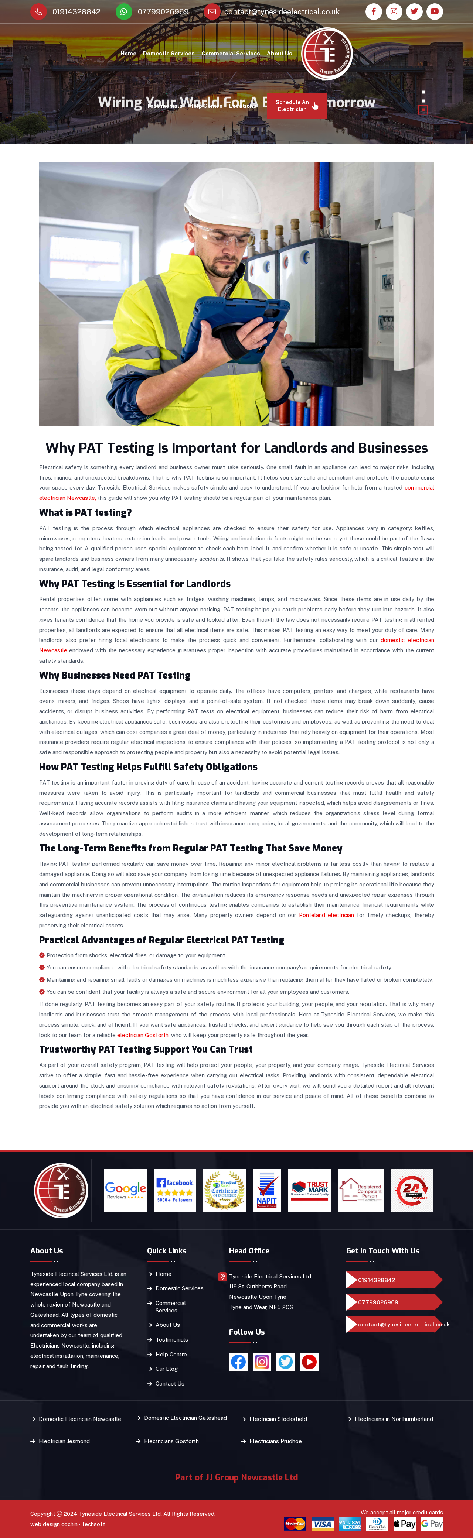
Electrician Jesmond (64, 1441)
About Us (168, 1325)
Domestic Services (169, 53)
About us (279, 53)
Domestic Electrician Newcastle (80, 1419)
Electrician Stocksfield (278, 1419)
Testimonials (164, 106)
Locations (242, 106)
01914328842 (76, 11)
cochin (69, 1524)
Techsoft (93, 1524)
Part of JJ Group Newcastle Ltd (236, 1477)
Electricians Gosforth (171, 1441)
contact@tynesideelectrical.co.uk (282, 11)
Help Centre (205, 106)
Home (128, 53)
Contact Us (170, 1383)
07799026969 (162, 11)
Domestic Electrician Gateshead (185, 1418)
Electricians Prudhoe (275, 1441)
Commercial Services (230, 53)
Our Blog (167, 1369)
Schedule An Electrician (292, 105)
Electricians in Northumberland (394, 1419)
